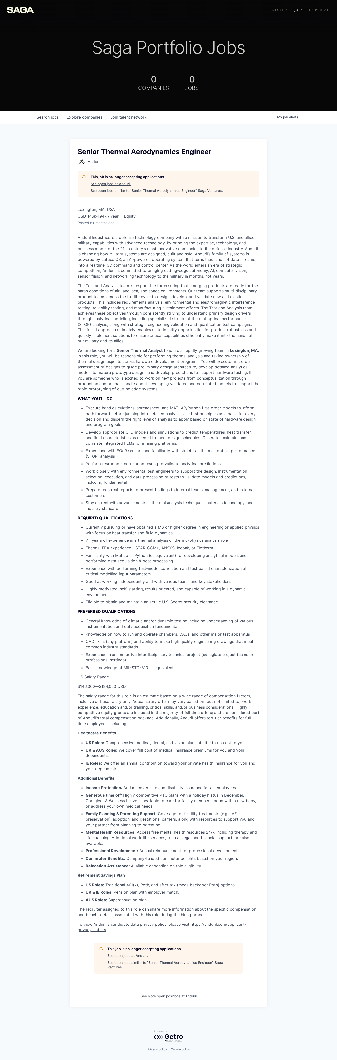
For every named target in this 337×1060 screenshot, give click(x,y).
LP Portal (319, 10)
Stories (280, 10)
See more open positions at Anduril (169, 996)
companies (84, 117)
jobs (48, 117)
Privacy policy (157, 1049)
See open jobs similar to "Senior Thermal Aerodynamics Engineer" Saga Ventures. (157, 190)
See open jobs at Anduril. (111, 184)
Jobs (298, 10)
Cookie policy (180, 1049)
